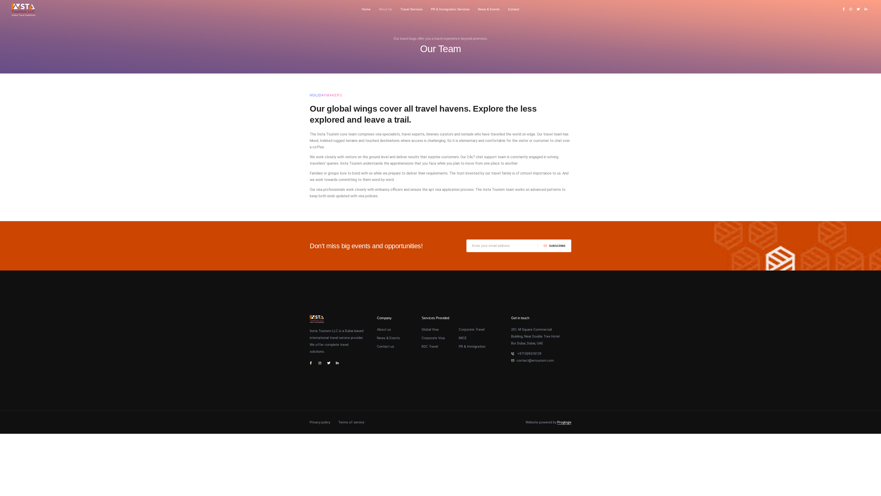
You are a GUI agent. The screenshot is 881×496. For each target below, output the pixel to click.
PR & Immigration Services (450, 9)
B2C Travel (430, 346)
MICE (463, 338)
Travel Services (411, 9)
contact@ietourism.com (535, 360)
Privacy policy (320, 422)
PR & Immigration (472, 346)
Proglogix (564, 422)
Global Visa (430, 329)
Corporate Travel (472, 329)
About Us (385, 9)
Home (366, 9)
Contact (513, 9)
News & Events (489, 9)
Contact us (385, 346)
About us (384, 329)
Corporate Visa (433, 338)
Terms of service (351, 422)
